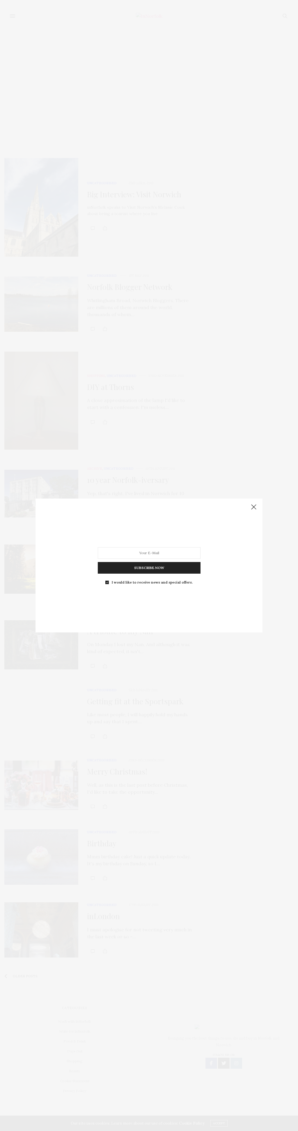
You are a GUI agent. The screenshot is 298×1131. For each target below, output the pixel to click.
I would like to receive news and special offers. (152, 582)
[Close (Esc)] (254, 507)
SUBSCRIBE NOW (149, 568)
